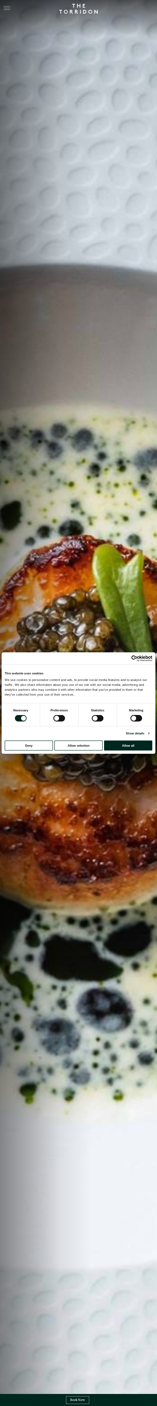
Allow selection (79, 745)
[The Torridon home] (78, 8)
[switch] (59, 718)
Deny (29, 745)
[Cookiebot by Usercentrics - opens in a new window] (134, 658)
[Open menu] (7, 8)
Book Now (77, 1400)
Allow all (128, 745)
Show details (135, 733)
